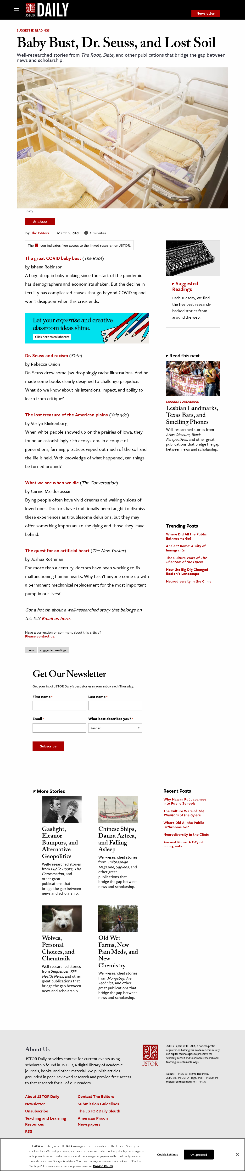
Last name (97, 696)
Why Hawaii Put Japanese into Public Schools (184, 801)
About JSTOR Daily (42, 1096)
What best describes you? (110, 718)
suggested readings (53, 650)
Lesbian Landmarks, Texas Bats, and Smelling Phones (192, 416)
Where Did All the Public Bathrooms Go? (186, 536)
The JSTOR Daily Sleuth (99, 1111)
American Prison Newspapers (93, 1121)
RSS (28, 1131)
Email (38, 718)
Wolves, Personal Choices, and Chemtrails (58, 949)
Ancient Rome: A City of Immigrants (186, 548)
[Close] (237, 1154)
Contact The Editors (96, 1096)
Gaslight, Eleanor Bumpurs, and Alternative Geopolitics (60, 843)
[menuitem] (205, 13)
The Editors (40, 233)
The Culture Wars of (186, 560)
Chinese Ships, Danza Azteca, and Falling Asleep (117, 840)
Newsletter (205, 13)
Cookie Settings (167, 1154)
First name (42, 696)
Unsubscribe (36, 1111)
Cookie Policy (103, 1166)
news (31, 650)
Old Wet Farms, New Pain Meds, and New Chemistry (118, 952)
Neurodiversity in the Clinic (189, 581)
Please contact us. (40, 636)
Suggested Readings (33, 30)
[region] (122, 1154)
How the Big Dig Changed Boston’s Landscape (187, 571)
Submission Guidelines (98, 1104)
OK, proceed (198, 1154)
